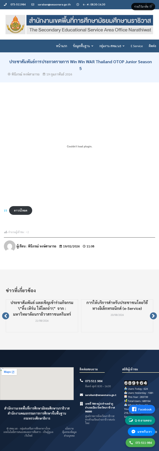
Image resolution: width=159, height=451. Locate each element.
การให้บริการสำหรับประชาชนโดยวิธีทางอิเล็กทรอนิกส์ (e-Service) (117, 305)
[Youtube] (155, 432)
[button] (5, 315)
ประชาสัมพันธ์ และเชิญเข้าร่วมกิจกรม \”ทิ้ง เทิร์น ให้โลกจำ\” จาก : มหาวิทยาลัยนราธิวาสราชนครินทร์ (41, 308)
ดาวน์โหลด (20, 210)
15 (5, 210)
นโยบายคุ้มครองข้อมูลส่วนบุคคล (69, 432)
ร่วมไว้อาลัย (141, 6)
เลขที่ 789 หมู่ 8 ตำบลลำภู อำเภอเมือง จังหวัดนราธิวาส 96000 (100, 407)
